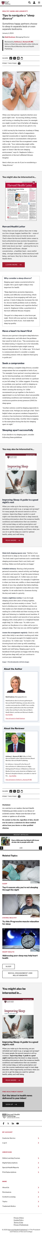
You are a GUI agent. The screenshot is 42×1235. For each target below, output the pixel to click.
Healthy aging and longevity (15, 11)
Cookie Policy (19, 1220)
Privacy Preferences (21, 1225)
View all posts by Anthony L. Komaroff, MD (19, 779)
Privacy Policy (19, 1218)
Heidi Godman (10, 37)
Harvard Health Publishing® (18, 1230)
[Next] (40, 848)
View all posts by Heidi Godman (15, 718)
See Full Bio (9, 714)
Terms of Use (18, 1222)
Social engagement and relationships (20, 974)
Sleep (8, 966)
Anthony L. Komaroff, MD (23, 42)
